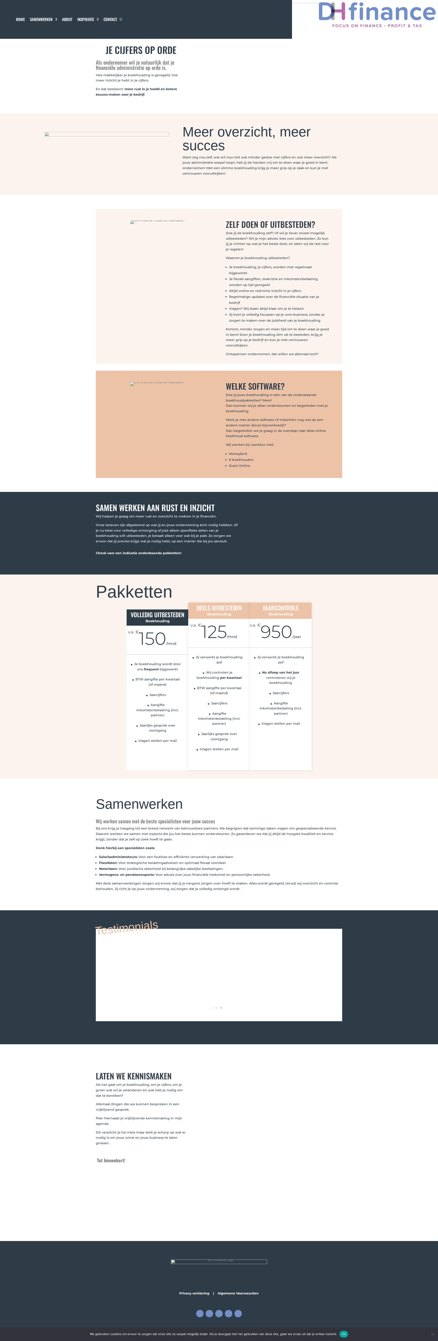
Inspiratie (85, 20)
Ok (344, 1334)
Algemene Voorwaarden (238, 1293)
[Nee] (432, 1334)
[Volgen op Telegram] (228, 1313)
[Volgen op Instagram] (209, 1313)
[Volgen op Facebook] (199, 1313)
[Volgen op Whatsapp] (238, 1313)
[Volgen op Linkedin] (219, 1313)
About (67, 20)
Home (20, 20)
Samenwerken (41, 20)
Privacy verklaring (194, 1293)
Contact (110, 20)
